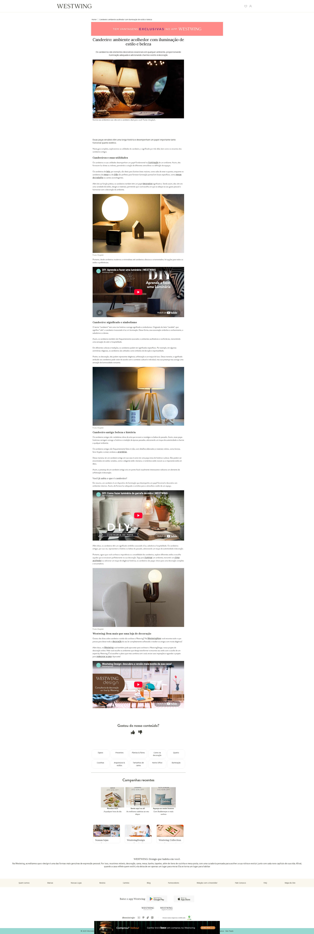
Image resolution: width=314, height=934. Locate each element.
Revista (102, 883)
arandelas (122, 451)
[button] (245, 6)
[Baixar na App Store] (184, 899)
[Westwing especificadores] (166, 908)
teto (108, 171)
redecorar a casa (103, 656)
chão (116, 174)
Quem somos (24, 883)
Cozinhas (100, 762)
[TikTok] (147, 918)
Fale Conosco (240, 883)
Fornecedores (173, 883)
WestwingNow (154, 638)
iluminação (153, 162)
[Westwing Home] (74, 6)
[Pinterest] (143, 918)
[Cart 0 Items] (255, 6)
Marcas (50, 883)
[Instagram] (152, 918)
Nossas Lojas (76, 883)
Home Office (157, 762)
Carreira (126, 883)
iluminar (148, 557)
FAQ (265, 883)
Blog (148, 883)
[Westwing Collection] (148, 908)
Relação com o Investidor (207, 883)
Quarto (176, 752)
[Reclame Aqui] (189, 917)
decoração (117, 641)
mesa (106, 174)
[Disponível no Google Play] (157, 899)
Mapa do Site (290, 883)
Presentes (119, 752)
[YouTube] (138, 918)
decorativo (147, 183)
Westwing (108, 647)
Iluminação (176, 762)
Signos (100, 752)
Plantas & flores (138, 752)
